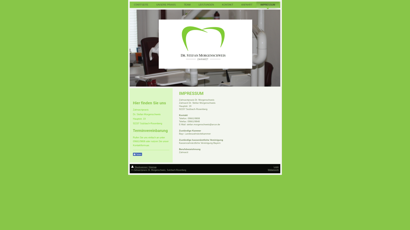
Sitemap (152, 167)
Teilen (138, 154)
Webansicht (273, 170)
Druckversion (141, 167)
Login (276, 167)
